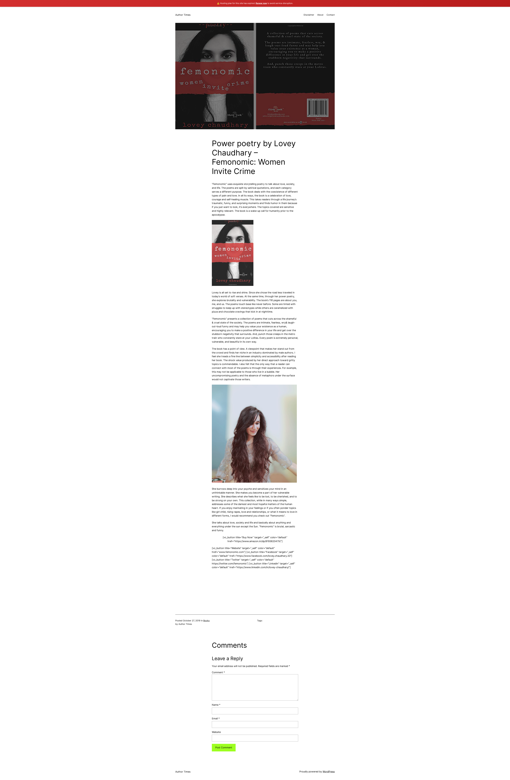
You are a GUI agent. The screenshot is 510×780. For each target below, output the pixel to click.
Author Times (182, 14)
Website (216, 732)
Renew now (261, 3)
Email (216, 718)
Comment (218, 672)
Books (206, 620)
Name (216, 704)
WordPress (329, 771)
